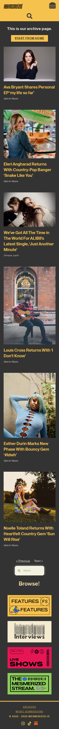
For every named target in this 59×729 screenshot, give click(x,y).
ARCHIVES (29, 707)
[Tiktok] (29, 723)
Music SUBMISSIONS (29, 711)
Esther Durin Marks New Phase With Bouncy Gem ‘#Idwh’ (26, 449)
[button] (52, 5)
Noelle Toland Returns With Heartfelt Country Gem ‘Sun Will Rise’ (29, 534)
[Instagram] (23, 723)
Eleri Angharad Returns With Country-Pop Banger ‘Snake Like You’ (27, 170)
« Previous (23, 561)
